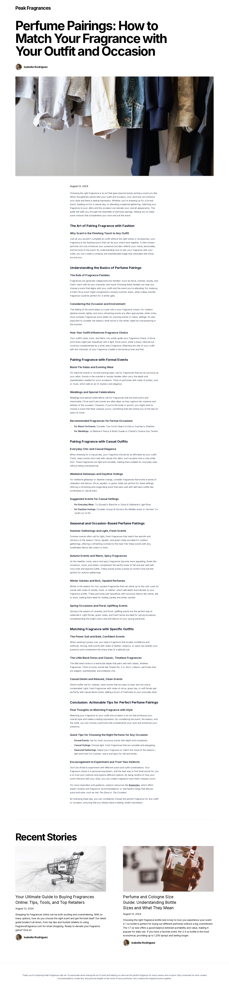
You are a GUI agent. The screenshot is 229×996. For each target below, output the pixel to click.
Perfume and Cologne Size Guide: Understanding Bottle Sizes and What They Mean (149, 902)
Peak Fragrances (33, 8)
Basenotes (134, 785)
